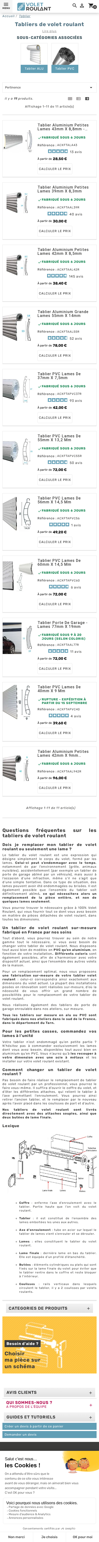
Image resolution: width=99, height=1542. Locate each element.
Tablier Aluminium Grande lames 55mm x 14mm (62, 314)
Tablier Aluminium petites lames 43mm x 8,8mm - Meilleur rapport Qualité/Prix (63, 127)
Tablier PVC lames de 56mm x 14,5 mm (59, 500)
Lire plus (49, 31)
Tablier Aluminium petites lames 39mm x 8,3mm (63, 189)
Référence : (46, 145)
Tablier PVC (64, 68)
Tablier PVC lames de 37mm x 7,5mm (59, 376)
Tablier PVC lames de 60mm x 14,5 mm (59, 562)
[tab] (70, 98)
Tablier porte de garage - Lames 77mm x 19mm (62, 625)
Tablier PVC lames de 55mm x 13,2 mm (59, 438)
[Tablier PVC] (65, 54)
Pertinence (49, 87)
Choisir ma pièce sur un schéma (23, 1360)
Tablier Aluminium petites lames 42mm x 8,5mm (63, 252)
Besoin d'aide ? (22, 1343)
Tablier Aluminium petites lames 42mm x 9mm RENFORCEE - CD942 (63, 753)
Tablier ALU (34, 68)
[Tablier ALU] (34, 54)
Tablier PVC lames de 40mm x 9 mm (59, 689)
